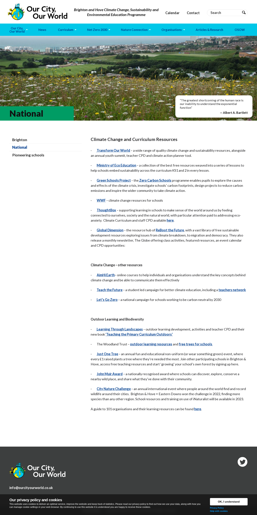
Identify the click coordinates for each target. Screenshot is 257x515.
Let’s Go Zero (107, 300)
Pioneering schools (28, 155)
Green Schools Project (114, 180)
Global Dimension (110, 230)
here (170, 220)
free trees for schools (196, 344)
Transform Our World (113, 150)
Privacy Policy (217, 508)
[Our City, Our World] (38, 11)
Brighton (19, 139)
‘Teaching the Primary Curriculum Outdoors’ (139, 334)
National (19, 147)
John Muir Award (110, 374)
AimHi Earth (106, 275)
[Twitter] (242, 462)
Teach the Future (109, 290)
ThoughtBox (106, 210)
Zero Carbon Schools (155, 180)
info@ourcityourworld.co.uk (31, 488)
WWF (101, 200)
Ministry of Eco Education (116, 165)
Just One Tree (107, 354)
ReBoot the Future (170, 230)
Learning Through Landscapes (119, 329)
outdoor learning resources (151, 344)
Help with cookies (219, 511)
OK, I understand (229, 501)
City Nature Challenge (114, 389)
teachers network (232, 290)
